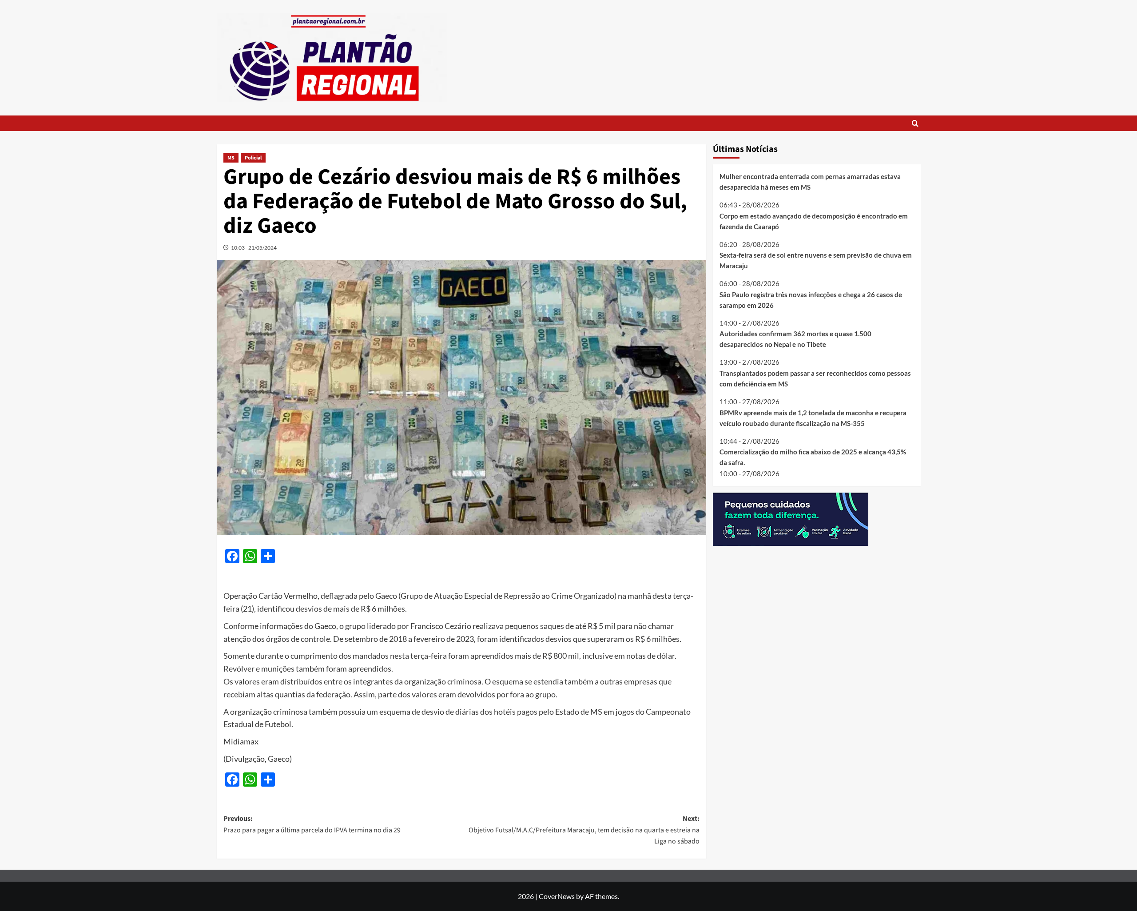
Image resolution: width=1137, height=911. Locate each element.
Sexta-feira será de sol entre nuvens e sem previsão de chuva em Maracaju (816, 260)
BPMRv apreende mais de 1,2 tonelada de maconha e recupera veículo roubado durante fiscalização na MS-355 (813, 417)
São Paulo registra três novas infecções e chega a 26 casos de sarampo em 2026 (811, 299)
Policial (253, 158)
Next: (584, 830)
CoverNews (557, 896)
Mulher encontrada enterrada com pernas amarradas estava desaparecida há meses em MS (810, 181)
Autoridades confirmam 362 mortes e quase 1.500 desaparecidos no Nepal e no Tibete (795, 339)
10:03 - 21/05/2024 (254, 247)
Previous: (312, 824)
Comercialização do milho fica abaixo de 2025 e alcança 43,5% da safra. (813, 457)
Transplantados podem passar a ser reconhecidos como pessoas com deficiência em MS (815, 378)
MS (231, 158)
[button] (915, 123)
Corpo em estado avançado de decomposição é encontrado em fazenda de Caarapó (814, 220)
